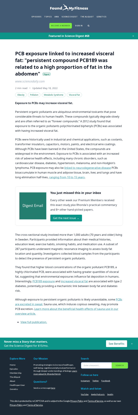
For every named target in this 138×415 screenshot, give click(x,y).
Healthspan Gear (17, 385)
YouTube (85, 394)
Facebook (105, 380)
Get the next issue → (66, 218)
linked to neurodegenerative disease (87, 168)
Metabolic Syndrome (53, 94)
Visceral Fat (74, 94)
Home (12, 365)
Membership (15, 373)
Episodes (37, 16)
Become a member (60, 25)
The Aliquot (87, 16)
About (12, 381)
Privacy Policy (76, 401)
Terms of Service (95, 401)
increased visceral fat (74, 281)
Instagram (85, 380)
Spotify (110, 394)
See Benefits (116, 344)
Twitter (95, 380)
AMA (57, 16)
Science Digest (70, 16)
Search (120, 365)
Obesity (20, 94)
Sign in (79, 25)
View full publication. (34, 322)
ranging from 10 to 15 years (67, 177)
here (53, 388)
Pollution (34, 94)
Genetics (102, 16)
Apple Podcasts (98, 394)
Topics (48, 16)
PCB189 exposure (43, 281)
